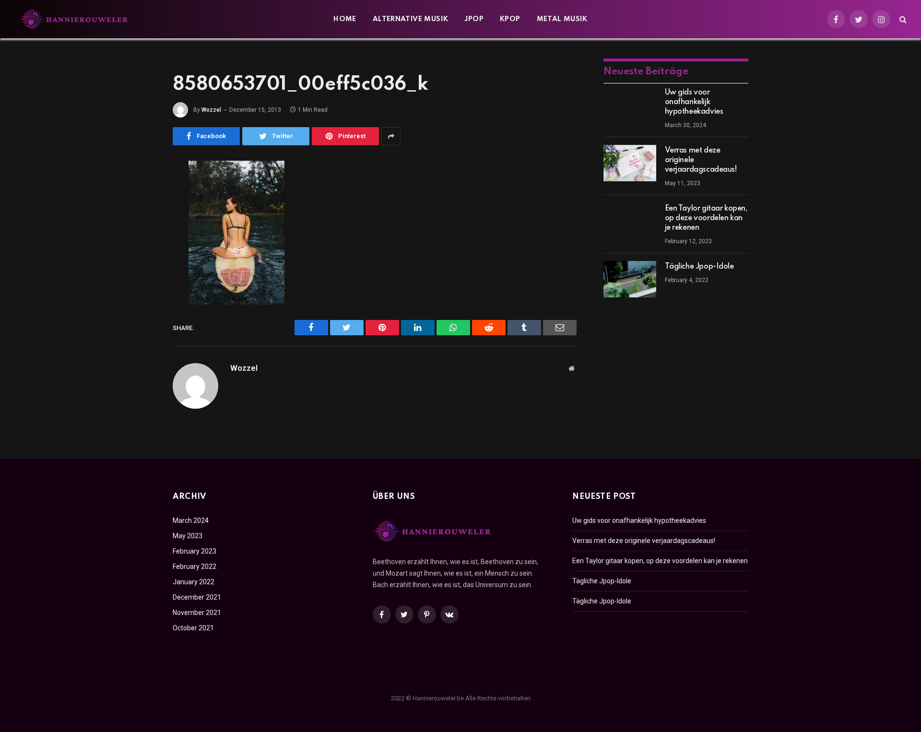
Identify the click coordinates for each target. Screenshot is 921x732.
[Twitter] (139, 217)
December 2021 (197, 597)
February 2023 (194, 551)
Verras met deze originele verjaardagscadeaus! (701, 160)
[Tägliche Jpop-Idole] (629, 279)
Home (344, 19)
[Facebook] (139, 192)
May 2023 (187, 536)
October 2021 (193, 628)
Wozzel (211, 109)
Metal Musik (562, 19)
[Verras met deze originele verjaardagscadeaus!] (629, 163)
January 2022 (193, 582)
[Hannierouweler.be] (74, 19)
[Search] (902, 19)
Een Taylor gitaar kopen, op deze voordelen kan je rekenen (706, 218)
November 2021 (197, 612)
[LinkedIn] (139, 241)
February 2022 (194, 566)
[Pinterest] (139, 266)
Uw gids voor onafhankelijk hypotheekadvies (694, 102)
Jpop (474, 19)
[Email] (139, 290)
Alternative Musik (411, 19)
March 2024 (191, 520)
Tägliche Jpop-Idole (699, 267)
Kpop (510, 19)
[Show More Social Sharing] (391, 136)
